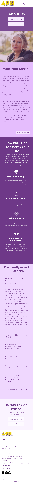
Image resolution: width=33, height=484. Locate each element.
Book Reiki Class (6, 448)
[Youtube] (9, 472)
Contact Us (5, 450)
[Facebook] (3, 472)
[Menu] (29, 4)
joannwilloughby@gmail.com (14, 458)
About (3, 444)
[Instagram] (6, 472)
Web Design (25, 480)
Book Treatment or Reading (9, 446)
